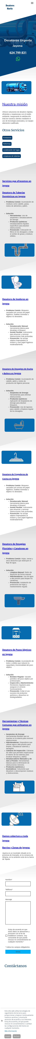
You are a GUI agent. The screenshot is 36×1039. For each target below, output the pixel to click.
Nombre (8, 880)
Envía (18, 952)
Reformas (7, 144)
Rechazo (17, 1036)
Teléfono (9, 890)
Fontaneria (7, 138)
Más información (11, 1031)
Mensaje (8, 899)
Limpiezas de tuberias (11, 156)
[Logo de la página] (9, 12)
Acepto (7, 1036)
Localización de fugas (11, 150)
